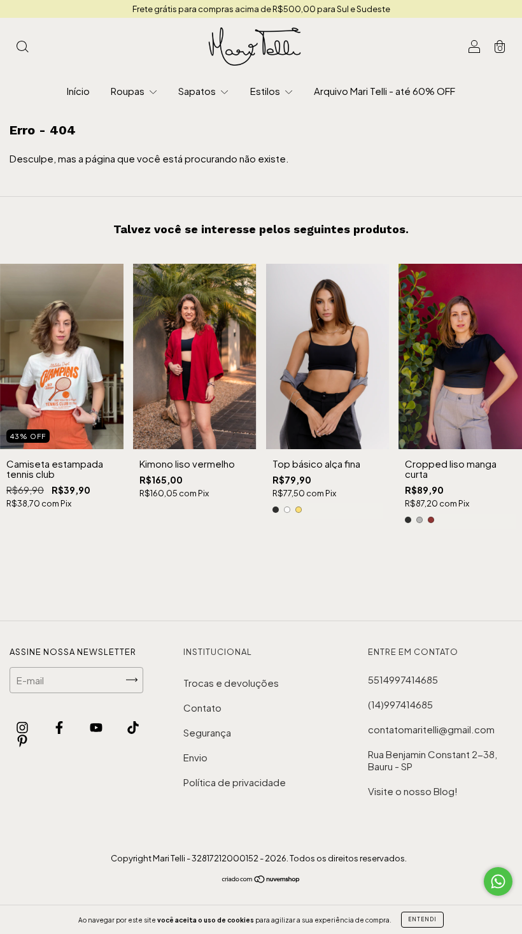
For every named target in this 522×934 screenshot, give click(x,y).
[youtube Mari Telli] (97, 727)
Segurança (207, 732)
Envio (195, 757)
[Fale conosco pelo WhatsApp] (498, 881)
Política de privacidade (234, 782)
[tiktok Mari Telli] (133, 727)
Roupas (128, 91)
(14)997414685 (400, 704)
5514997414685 (403, 679)
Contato (202, 707)
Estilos (266, 91)
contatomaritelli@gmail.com (431, 729)
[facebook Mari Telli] (60, 727)
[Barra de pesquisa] (22, 47)
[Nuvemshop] (261, 879)
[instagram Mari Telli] (23, 727)
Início (78, 91)
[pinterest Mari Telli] (22, 740)
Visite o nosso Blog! (413, 791)
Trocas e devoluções (231, 683)
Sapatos (198, 91)
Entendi (422, 919)
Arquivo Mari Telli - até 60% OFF (384, 91)
